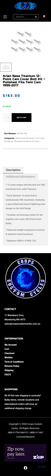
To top (42, 467)
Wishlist (9, 357)
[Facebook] (25, 467)
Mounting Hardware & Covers (27, 141)
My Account (11, 344)
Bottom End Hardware (24, 138)
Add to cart (21, 117)
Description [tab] (13, 170)
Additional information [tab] (20, 176)
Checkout (9, 353)
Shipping (9, 370)
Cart (7, 349)
